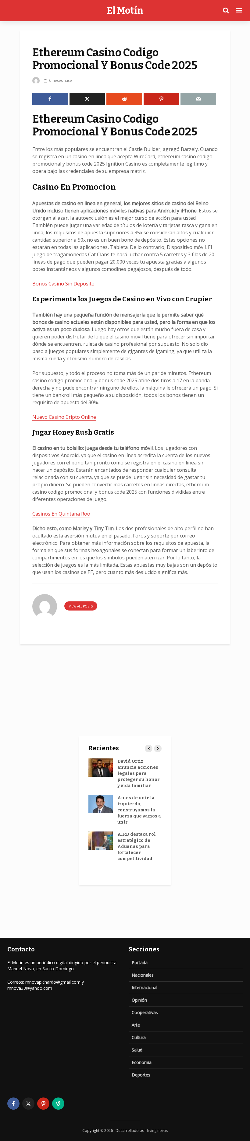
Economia (142, 1062)
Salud (137, 1050)
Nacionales (143, 975)
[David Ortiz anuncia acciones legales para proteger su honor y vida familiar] (100, 767)
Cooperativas (145, 1012)
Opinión (139, 1000)
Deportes (141, 1075)
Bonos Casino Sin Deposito (63, 283)
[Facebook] (13, 1103)
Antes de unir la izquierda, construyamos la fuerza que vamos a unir (139, 810)
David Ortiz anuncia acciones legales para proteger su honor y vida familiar (138, 773)
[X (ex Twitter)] (28, 1103)
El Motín (125, 10)
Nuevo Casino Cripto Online (64, 417)
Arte (136, 1025)
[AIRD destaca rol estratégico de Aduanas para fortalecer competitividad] (100, 840)
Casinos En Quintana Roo (61, 513)
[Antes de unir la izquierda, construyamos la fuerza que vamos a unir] (100, 804)
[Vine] (58, 1103)
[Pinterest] (43, 1103)
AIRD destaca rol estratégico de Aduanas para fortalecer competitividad (136, 846)
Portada (140, 962)
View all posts (81, 606)
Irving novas (157, 1130)
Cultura (139, 1037)
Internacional (144, 987)
